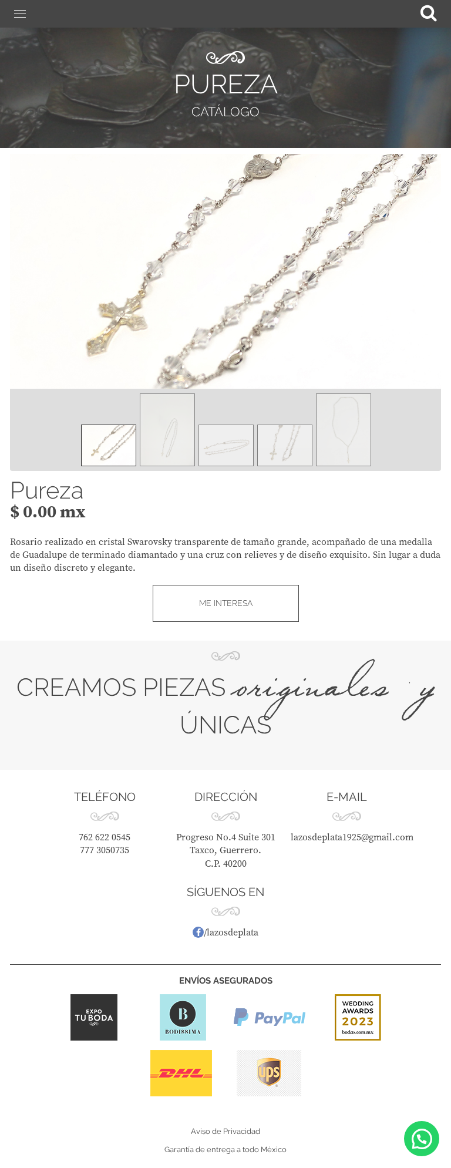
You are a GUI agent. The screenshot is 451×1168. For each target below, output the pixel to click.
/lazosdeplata (231, 931)
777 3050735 (104, 849)
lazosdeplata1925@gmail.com (352, 836)
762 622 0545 (104, 836)
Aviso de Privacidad (225, 1131)
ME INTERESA (226, 603)
